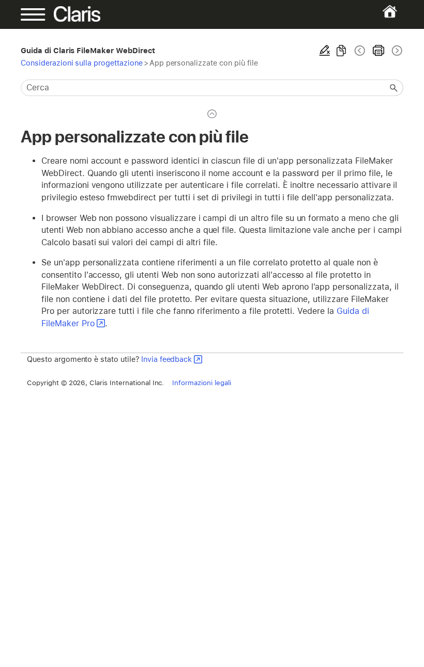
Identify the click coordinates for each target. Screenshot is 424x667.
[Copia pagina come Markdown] (341, 50)
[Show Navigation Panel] (39, 14)
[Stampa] (378, 50)
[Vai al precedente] (360, 50)
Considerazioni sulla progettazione (82, 62)
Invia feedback (166, 359)
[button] (394, 88)
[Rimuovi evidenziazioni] (325, 50)
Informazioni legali (201, 382)
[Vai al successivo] (396, 50)
